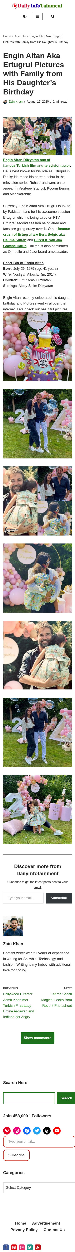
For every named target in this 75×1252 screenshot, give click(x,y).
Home (7, 36)
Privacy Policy (24, 1229)
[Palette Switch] (24, 16)
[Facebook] (27, 1131)
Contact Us (54, 1229)
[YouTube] (57, 1131)
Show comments (37, 1038)
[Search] (53, 16)
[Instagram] (17, 1131)
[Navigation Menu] (37, 16)
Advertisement (46, 1223)
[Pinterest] (7, 1131)
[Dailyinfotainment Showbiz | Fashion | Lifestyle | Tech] (37, 6)
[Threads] (47, 1131)
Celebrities (21, 36)
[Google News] (38, 1247)
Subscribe (59, 898)
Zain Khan (15, 101)
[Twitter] (37, 1131)
